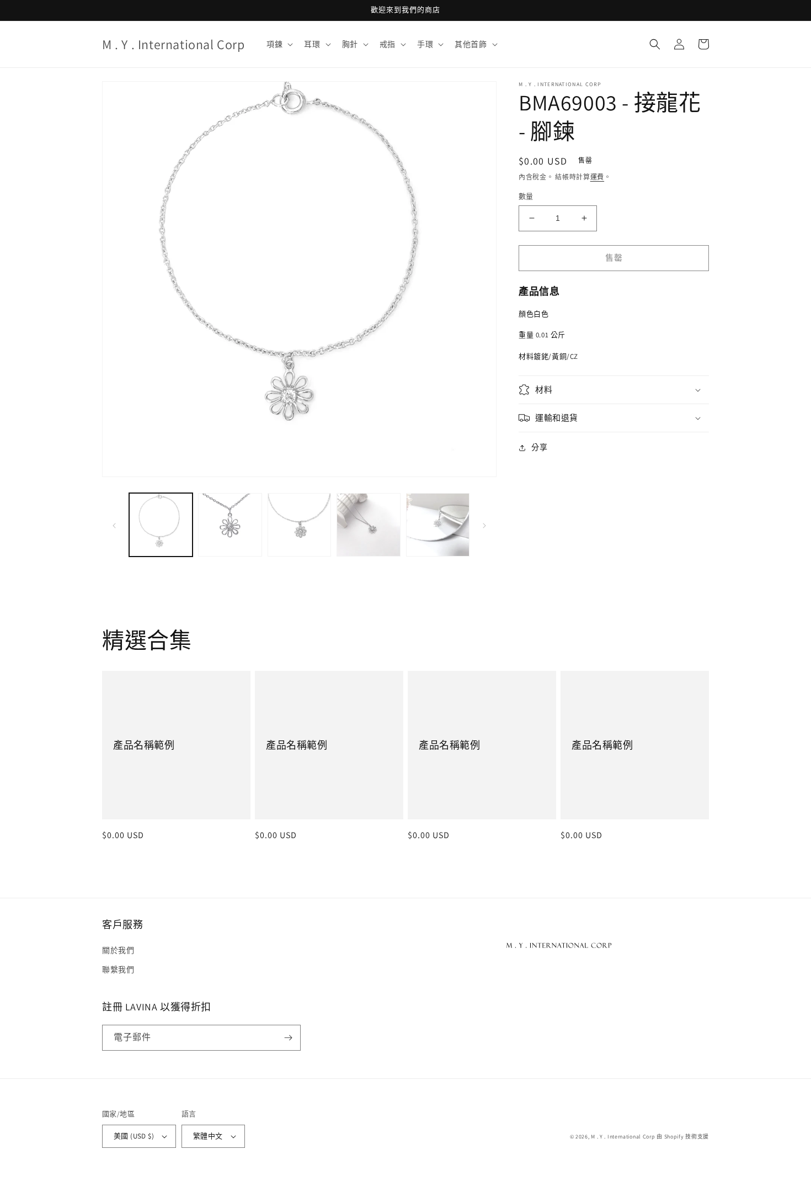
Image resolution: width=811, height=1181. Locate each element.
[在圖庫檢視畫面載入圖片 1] (161, 525)
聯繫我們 (118, 970)
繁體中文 (208, 1136)
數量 (526, 196)
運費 (597, 177)
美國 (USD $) (134, 1136)
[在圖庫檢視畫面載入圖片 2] (230, 525)
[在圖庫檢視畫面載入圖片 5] (437, 525)
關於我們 (118, 950)
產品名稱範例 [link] (144, 745)
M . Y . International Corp (623, 1136)
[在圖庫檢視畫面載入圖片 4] (368, 525)
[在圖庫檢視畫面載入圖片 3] (299, 525)
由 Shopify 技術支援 (683, 1136)
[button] (278, 44)
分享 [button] (539, 447)
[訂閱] (288, 1038)
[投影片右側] (484, 525)
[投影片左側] (114, 525)
